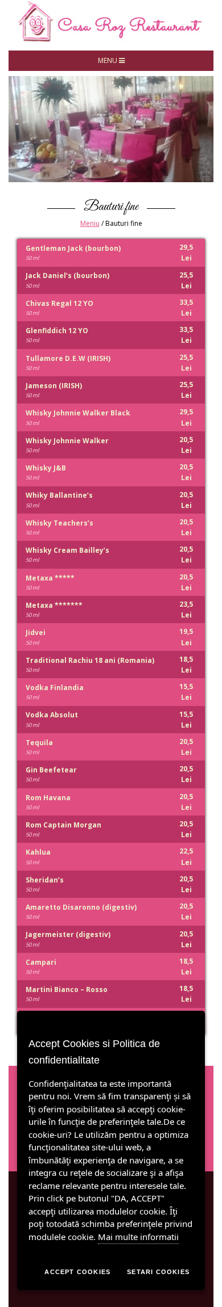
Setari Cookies (158, 1271)
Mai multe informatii (138, 1236)
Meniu (90, 223)
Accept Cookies (77, 1271)
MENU (108, 60)
